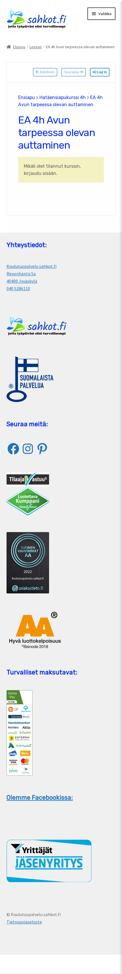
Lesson (36, 46)
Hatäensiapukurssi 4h (62, 97)
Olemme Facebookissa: (40, 797)
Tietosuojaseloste (24, 922)
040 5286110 (18, 288)
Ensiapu (26, 97)
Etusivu (19, 46)
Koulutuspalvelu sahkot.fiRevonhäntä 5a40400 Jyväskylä (31, 273)
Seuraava (72, 72)
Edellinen (46, 72)
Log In (101, 72)
